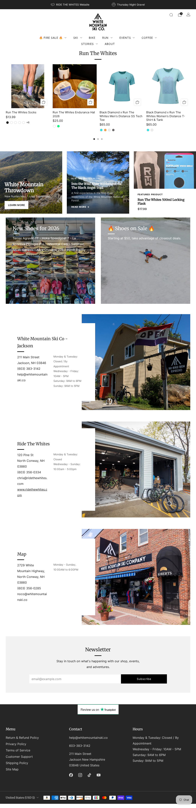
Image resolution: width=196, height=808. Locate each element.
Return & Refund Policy (22, 738)
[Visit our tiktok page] (89, 775)
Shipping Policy (17, 763)
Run (105, 37)
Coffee (147, 37)
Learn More (16, 205)
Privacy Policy (16, 744)
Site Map (12, 769)
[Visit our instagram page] (80, 775)
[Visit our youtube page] (98, 775)
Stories (87, 43)
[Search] (171, 15)
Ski (75, 37)
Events (125, 37)
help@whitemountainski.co (88, 738)
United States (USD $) (20, 797)
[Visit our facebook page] (71, 775)
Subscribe (144, 678)
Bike (92, 37)
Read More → (80, 206)
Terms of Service (18, 750)
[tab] (94, 139)
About (110, 43)
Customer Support (19, 757)
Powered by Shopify (138, 805)
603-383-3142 (79, 746)
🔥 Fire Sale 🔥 (51, 37)
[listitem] (70, 4)
